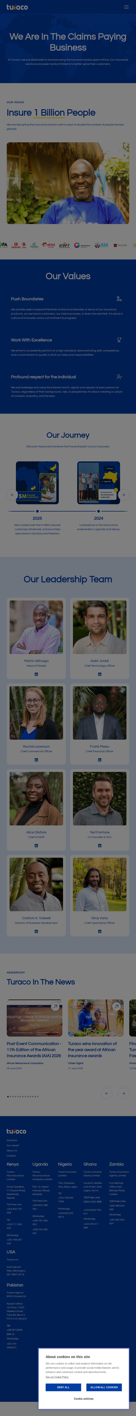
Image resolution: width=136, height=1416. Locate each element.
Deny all (63, 1387)
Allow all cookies (104, 1387)
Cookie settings (84, 1398)
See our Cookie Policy (57, 1377)
